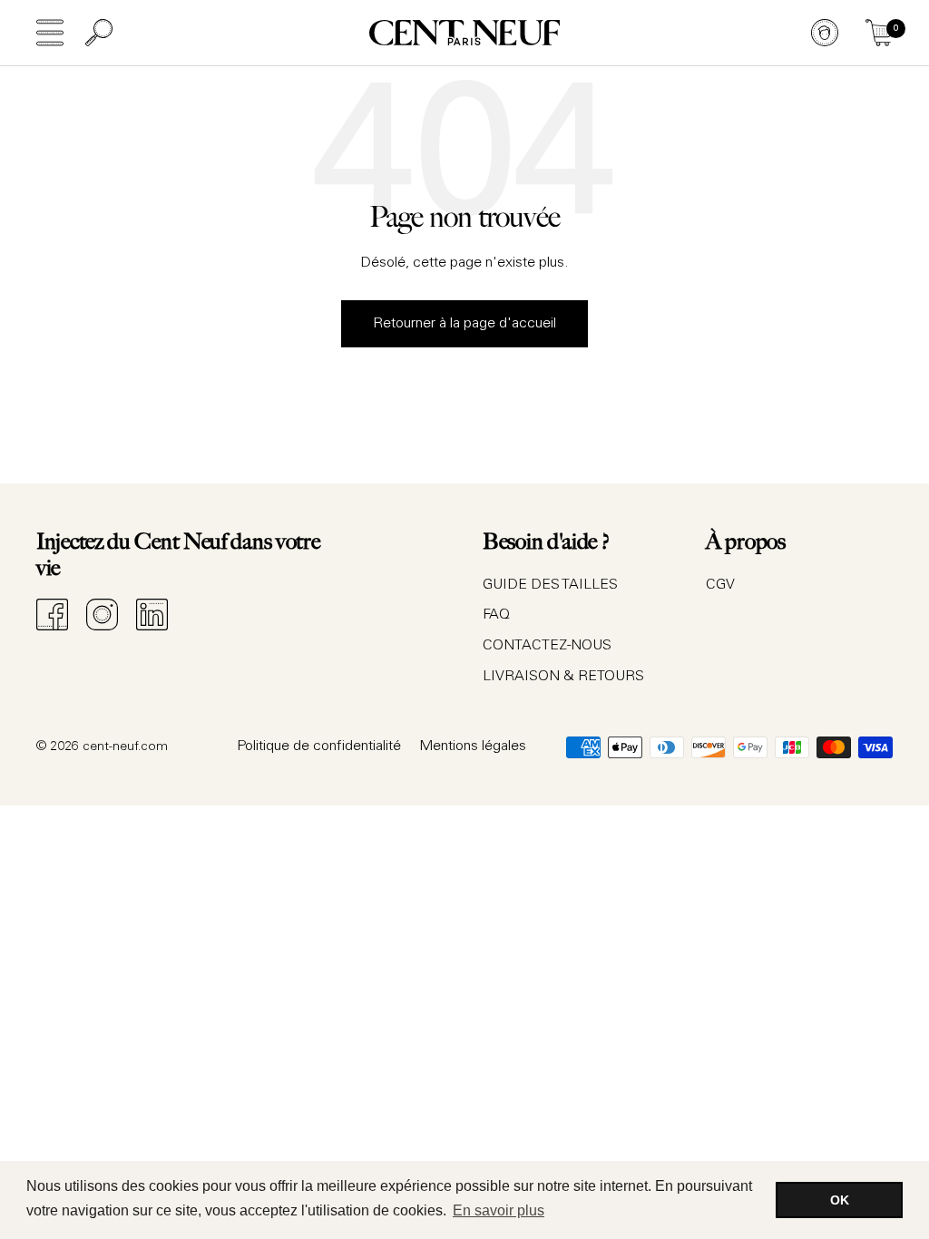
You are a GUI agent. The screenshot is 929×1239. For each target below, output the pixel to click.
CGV (720, 585)
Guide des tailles (550, 585)
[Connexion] (824, 32)
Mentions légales (472, 746)
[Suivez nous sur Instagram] (102, 614)
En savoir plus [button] (498, 1210)
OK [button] (839, 1200)
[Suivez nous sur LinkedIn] (152, 614)
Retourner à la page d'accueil (464, 324)
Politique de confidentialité (319, 746)
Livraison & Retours (563, 676)
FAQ (496, 615)
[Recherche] (98, 32)
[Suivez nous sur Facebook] (52, 614)
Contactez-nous (547, 646)
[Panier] (879, 32)
